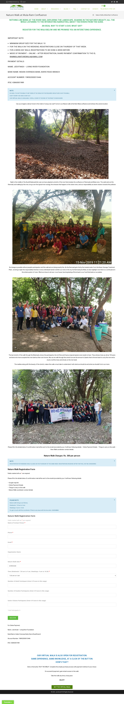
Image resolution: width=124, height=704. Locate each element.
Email (10, 542)
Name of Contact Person (16, 523)
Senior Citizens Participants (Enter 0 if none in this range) (27, 601)
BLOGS (66, 9)
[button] (62, 687)
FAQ (74, 9)
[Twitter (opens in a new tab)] (112, 2)
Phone (10, 532)
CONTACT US (85, 9)
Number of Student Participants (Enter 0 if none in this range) (28, 591)
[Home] (93, 15)
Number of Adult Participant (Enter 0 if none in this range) (27, 581)
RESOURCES (55, 9)
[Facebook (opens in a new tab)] (114, 2)
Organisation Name (14, 552)
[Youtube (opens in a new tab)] (117, 2)
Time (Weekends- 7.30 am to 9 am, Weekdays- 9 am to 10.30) (29, 571)
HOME (36, 9)
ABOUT (43, 9)
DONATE (95, 9)
